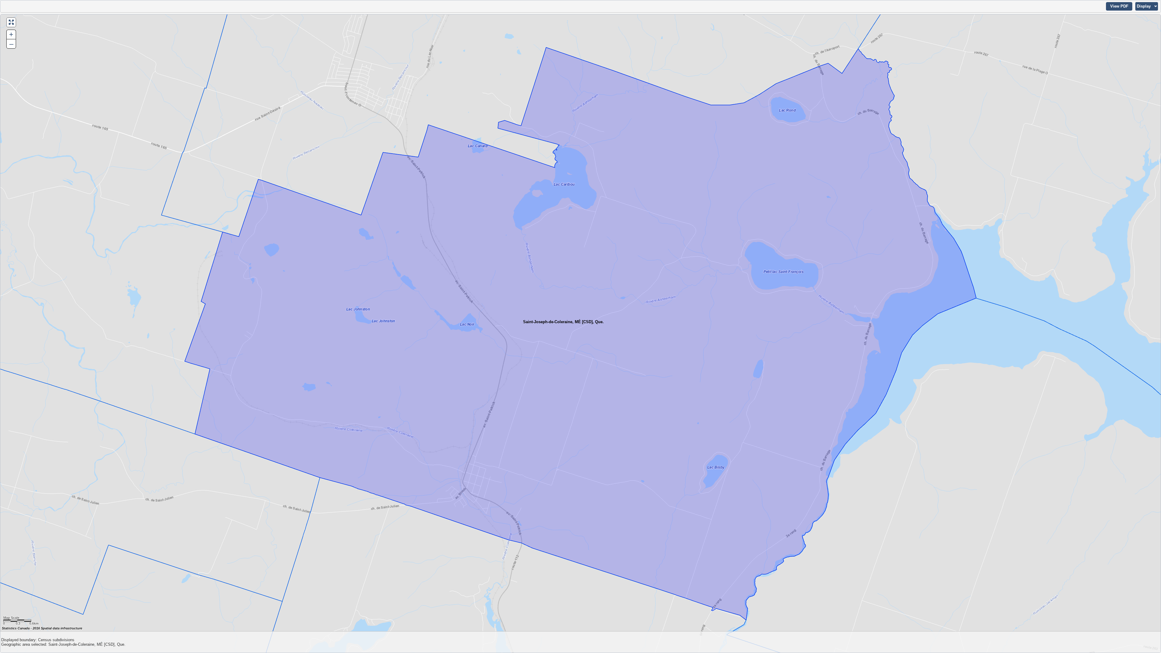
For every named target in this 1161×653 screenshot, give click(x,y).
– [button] (11, 44)
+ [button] (11, 34)
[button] (1119, 6)
